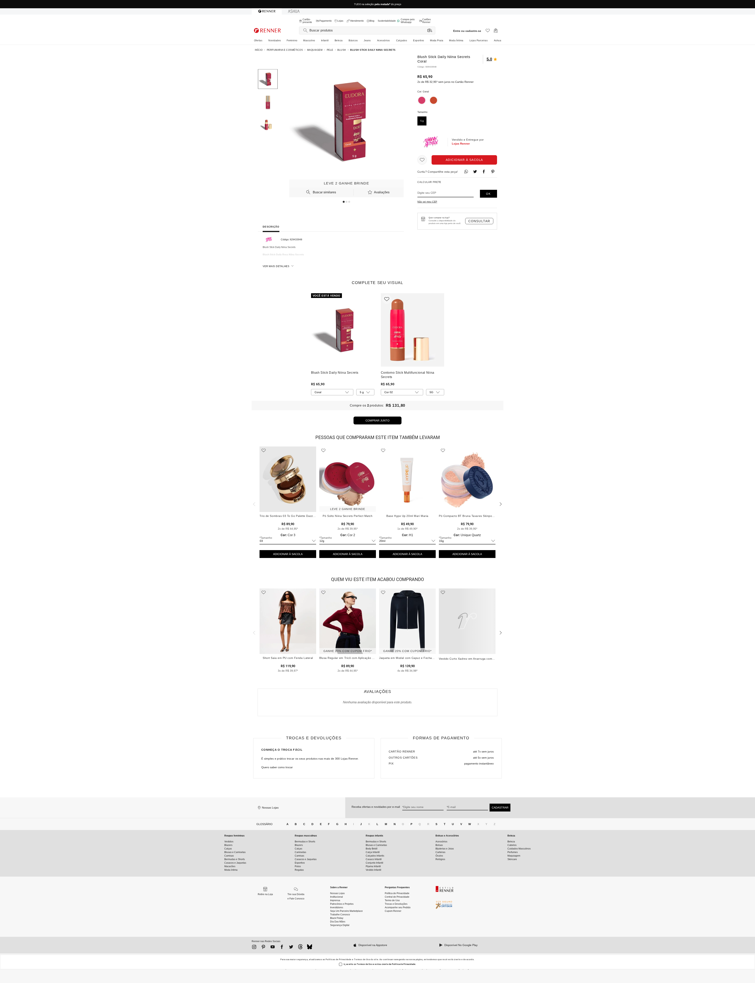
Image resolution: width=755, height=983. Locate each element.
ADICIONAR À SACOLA (288, 554)
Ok (488, 193)
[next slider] (254, 504)
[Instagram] (254, 947)
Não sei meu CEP (427, 201)
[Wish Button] (422, 160)
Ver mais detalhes (276, 266)
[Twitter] (291, 947)
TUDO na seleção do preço (377, 4)
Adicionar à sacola (464, 159)
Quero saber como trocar (277, 767)
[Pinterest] (263, 947)
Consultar (479, 221)
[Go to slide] (344, 202)
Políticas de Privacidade (339, 959)
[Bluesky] (309, 947)
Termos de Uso (362, 959)
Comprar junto (377, 420)
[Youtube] (272, 947)
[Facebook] (281, 947)
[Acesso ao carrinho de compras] (495, 31)
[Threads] (300, 947)
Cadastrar (500, 807)
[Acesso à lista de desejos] (487, 31)
